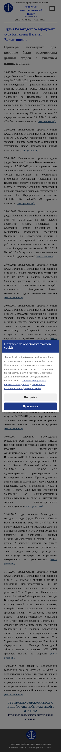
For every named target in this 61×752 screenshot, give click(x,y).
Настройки (30, 397)
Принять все (30, 406)
